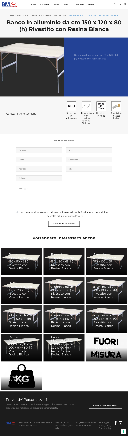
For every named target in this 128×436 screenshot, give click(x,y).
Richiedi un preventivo (105, 406)
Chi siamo (79, 4)
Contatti (92, 4)
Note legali (104, 422)
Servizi (67, 4)
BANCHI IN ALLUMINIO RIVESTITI (54, 15)
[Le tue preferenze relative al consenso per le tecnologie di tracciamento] (123, 431)
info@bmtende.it (83, 425)
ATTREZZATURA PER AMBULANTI (28, 15)
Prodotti (45, 4)
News (56, 4)
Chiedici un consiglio (64, 224)
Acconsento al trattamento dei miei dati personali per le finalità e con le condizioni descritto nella (64, 214)
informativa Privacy (72, 215)
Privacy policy (105, 425)
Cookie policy (105, 428)
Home (33, 4)
